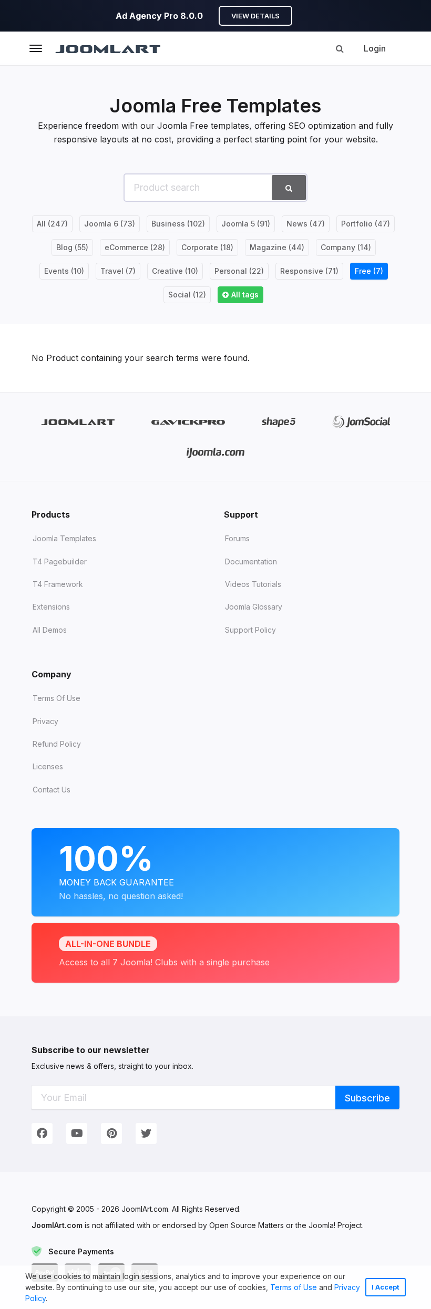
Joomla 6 (109, 223)
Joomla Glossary (253, 606)
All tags (245, 294)
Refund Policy (57, 743)
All (52, 223)
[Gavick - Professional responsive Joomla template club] (188, 422)
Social (187, 294)
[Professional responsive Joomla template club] (279, 422)
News (305, 223)
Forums (237, 538)
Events (64, 270)
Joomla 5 (245, 223)
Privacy (45, 721)
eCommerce (135, 247)
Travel (118, 270)
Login (375, 48)
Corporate (207, 247)
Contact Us (51, 789)
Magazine (277, 247)
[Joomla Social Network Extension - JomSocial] (361, 421)
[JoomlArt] (107, 48)
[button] (51, 1299)
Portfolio (365, 223)
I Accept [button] (385, 1287)
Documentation (251, 561)
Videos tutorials (253, 584)
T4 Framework (58, 584)
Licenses (48, 766)
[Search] (339, 48)
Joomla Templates (64, 538)
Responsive (309, 270)
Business (178, 223)
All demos (50, 629)
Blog (72, 247)
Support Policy (250, 629)
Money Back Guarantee (121, 869)
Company (346, 247)
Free (369, 270)
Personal (239, 270)
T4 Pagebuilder (60, 561)
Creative (175, 270)
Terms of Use (293, 1287)
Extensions (51, 606)
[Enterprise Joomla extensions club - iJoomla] (216, 452)
